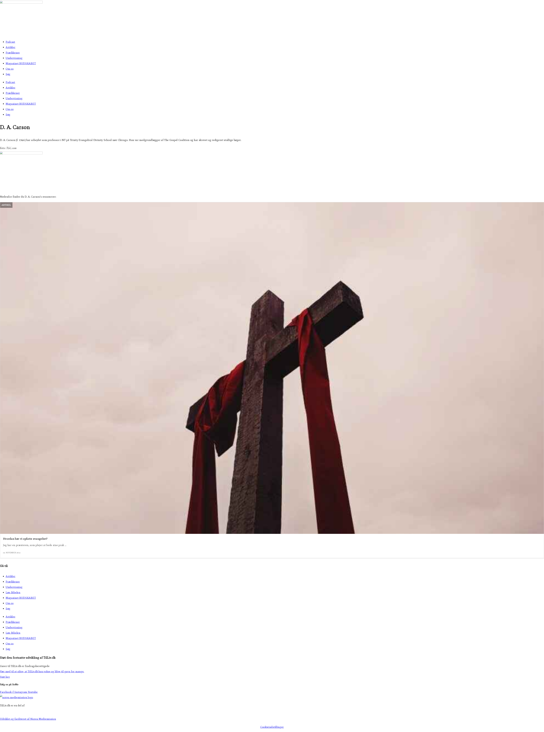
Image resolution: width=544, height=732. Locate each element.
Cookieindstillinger (272, 727)
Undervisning (14, 58)
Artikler (10, 47)
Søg (8, 74)
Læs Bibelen (13, 592)
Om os (10, 68)
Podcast (10, 41)
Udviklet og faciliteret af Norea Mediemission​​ (28, 719)
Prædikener (13, 52)
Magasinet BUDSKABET (21, 63)
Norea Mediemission (13, 710)
